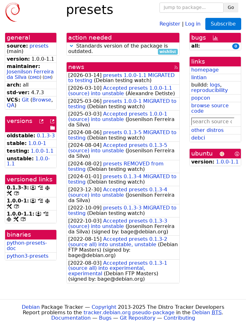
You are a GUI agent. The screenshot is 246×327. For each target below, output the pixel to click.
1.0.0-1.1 (42, 151)
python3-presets (27, 256)
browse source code (210, 108)
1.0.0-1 (37, 143)
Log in (193, 23)
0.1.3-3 (46, 136)
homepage (205, 70)
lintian (199, 77)
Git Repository (137, 318)
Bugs (105, 318)
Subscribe (223, 24)
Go (231, 7)
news (76, 67)
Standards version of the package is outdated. (122, 48)
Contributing (179, 318)
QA (10, 105)
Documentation (71, 318)
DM (47, 77)
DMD (35, 77)
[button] (71, 46)
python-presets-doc (27, 245)
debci (198, 138)
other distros (207, 130)
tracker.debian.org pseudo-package (129, 312)
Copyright (104, 307)
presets (38, 46)
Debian (31, 307)
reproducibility (209, 90)
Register (170, 23)
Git (25, 100)
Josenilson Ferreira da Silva (30, 74)
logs (215, 85)
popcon (200, 98)
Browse (41, 100)
